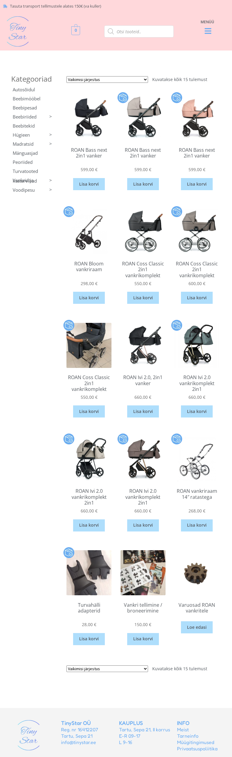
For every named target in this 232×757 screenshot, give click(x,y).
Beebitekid (24, 126)
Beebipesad (25, 108)
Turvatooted (25, 171)
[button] (208, 31)
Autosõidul (24, 89)
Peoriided (23, 162)
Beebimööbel (26, 99)
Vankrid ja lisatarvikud (32, 180)
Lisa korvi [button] (89, 184)
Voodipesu (32, 190)
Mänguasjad (25, 153)
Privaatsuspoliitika (197, 749)
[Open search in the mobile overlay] (139, 31)
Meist (183, 729)
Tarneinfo (187, 736)
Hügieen (32, 135)
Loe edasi (197, 627)
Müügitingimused (195, 742)
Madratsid (32, 144)
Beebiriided (32, 116)
